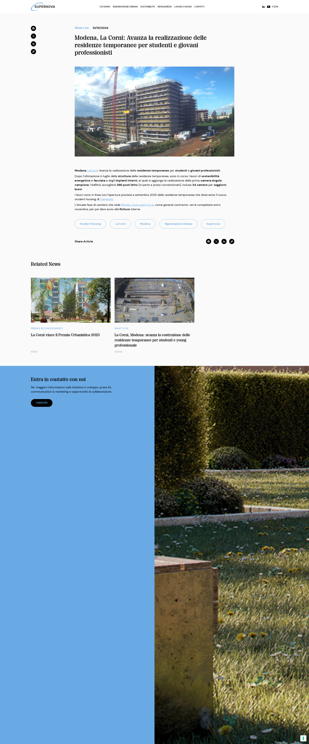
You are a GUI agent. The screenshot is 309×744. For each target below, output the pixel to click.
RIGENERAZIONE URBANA (125, 6)
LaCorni (92, 170)
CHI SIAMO (105, 6)
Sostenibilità (147, 6)
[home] (43, 7)
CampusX (106, 199)
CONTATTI (199, 6)
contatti (41, 402)
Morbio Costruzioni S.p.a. (137, 205)
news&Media (165, 6)
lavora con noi (183, 6)
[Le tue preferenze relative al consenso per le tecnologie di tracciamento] (303, 738)
